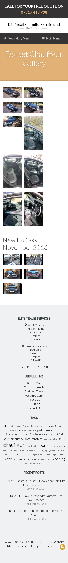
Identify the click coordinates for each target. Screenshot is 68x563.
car (57, 439)
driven (54, 446)
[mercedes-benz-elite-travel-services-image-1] (12, 288)
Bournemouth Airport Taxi (49, 434)
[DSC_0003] (33, 133)
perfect (40, 454)
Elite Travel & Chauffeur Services (20, 450)
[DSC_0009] (12, 209)
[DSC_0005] (12, 92)
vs (50, 459)
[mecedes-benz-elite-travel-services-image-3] (33, 274)
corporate (29, 446)
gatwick (52, 450)
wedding (58, 459)
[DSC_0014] (33, 92)
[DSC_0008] (33, 107)
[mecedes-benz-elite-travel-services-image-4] (12, 259)
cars (62, 438)
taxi (10, 459)
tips (14, 459)
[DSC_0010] (33, 171)
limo (17, 454)
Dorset (45, 445)
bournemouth (50, 430)
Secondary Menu (19, 38)
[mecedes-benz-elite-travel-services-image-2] (12, 274)
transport (32, 459)
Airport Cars (34, 383)
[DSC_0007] (12, 121)
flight (46, 450)
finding (41, 450)
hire (57, 450)
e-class (61, 445)
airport (10, 425)
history (62, 450)
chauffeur (14, 445)
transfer (22, 459)
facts (35, 450)
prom (56, 454)
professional (49, 454)
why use (39, 463)
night (35, 454)
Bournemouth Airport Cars (19, 434)
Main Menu (53, 38)
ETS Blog (34, 403)
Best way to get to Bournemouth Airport (25, 430)
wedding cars (30, 463)
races (61, 454)
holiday (5, 454)
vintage (46, 459)
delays (35, 446)
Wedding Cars (34, 395)
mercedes (26, 454)
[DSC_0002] (12, 107)
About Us (34, 399)
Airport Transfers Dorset (27, 426)
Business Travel (34, 391)
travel (40, 459)
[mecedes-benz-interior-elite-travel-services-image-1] (33, 259)
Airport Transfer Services (50, 425)
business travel (49, 439)
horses (11, 454)
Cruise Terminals (34, 387)
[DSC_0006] (33, 209)
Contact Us (34, 408)
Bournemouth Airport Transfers (22, 439)
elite (4, 450)
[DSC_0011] (12, 171)
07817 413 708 (34, 12)
